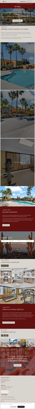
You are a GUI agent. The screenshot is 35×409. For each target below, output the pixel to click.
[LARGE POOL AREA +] (17, 66)
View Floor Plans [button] (17, 20)
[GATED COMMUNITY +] (17, 114)
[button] (29, 1)
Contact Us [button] (17, 365)
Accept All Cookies (21, 406)
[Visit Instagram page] (7, 335)
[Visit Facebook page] (2, 335)
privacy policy (24, 243)
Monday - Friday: (4, 386)
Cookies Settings (13, 406)
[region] (17, 405)
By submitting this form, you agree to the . (17, 243)
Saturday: (2, 387)
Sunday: (2, 389)
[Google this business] (5, 335)
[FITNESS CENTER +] (17, 162)
